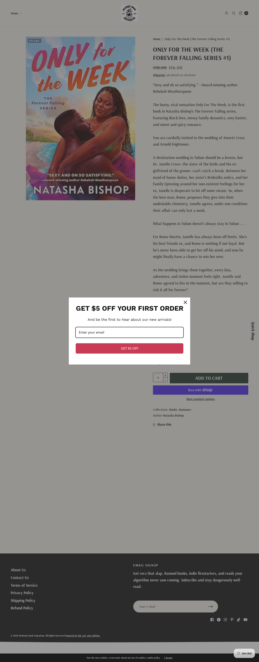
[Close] (185, 302)
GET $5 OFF (129, 348)
